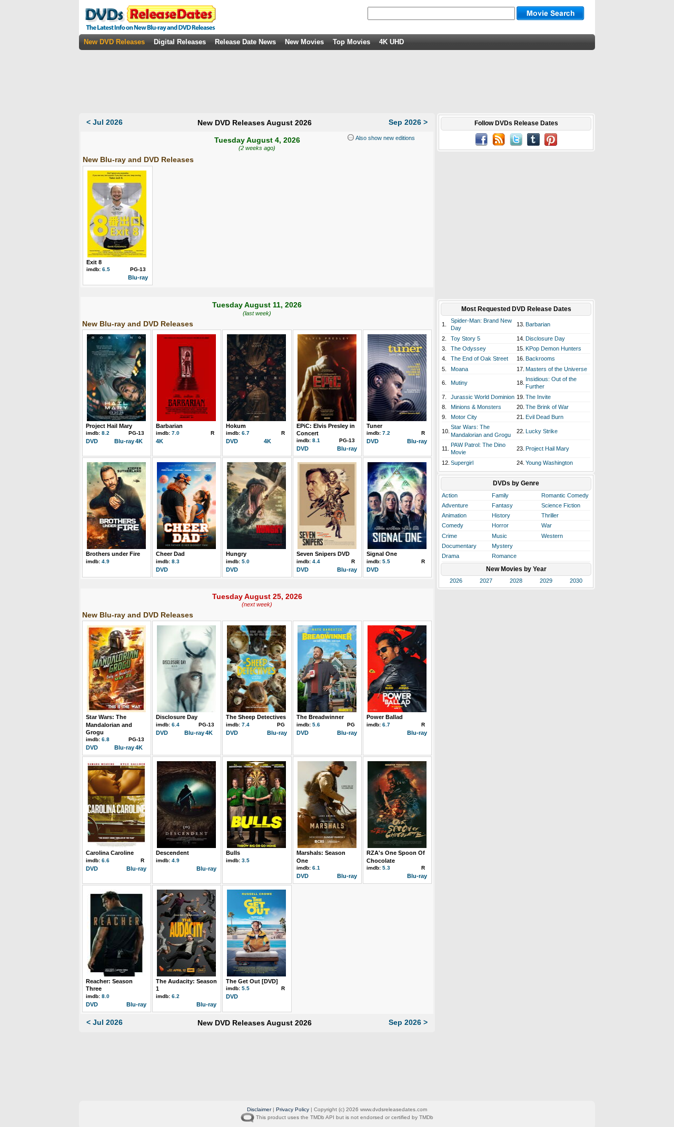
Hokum (236, 426)
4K (139, 441)
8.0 (106, 996)
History (501, 515)
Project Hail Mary (109, 426)
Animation (454, 515)
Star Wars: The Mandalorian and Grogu (109, 724)
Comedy (452, 525)
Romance (504, 556)
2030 (576, 580)
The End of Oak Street (479, 358)
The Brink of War (547, 407)
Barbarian (169, 426)
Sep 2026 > (408, 122)
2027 (486, 580)
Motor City (464, 417)
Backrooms (540, 358)
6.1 (316, 868)
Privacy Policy (292, 1109)
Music (499, 536)
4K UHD (391, 42)
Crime (449, 536)
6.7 (246, 433)
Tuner (374, 426)
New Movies (304, 42)
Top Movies (351, 42)
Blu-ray (138, 277)
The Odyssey (468, 348)
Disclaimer (259, 1109)
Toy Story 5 (465, 338)
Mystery (502, 546)
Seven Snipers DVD (323, 554)
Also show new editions (384, 138)
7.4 (246, 724)
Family (500, 495)
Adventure (455, 505)
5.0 (246, 561)
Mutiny (459, 383)
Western (552, 536)
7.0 (176, 433)
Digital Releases (180, 42)
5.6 (316, 724)
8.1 (316, 440)
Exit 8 (94, 262)
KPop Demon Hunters (553, 348)
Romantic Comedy (565, 495)
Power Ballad (384, 717)
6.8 (106, 739)
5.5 (386, 561)
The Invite (538, 397)
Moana (459, 369)
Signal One (381, 554)
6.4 (176, 724)
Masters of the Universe (556, 369)
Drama (450, 556)
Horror (500, 525)
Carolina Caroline (110, 853)
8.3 (176, 561)
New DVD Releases (114, 42)
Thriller (550, 515)
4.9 (106, 561)
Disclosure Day (176, 717)
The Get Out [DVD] (252, 981)
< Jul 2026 (104, 122)
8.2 (106, 433)
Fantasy (502, 505)
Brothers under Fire (113, 554)
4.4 (316, 561)
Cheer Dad (170, 554)
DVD (92, 441)
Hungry (236, 554)
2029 (546, 580)
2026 (456, 580)
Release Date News (245, 42)
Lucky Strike (542, 431)
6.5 (106, 269)
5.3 (386, 868)
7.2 (386, 433)
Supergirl (462, 463)
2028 (516, 580)
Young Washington (549, 463)
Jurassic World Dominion (482, 397)
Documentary (459, 546)
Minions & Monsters (476, 407)
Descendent (172, 853)
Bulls (233, 853)
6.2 (176, 996)
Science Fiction (560, 505)
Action (450, 495)
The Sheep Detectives (256, 717)
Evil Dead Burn (544, 417)
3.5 (246, 860)
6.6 (106, 860)
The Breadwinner (320, 717)
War (546, 525)
